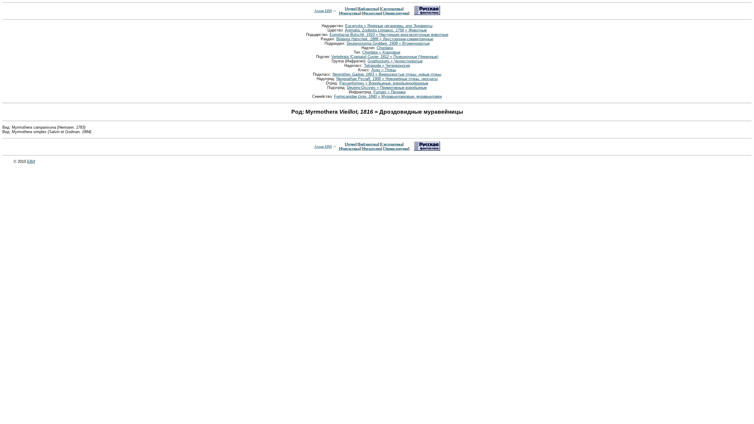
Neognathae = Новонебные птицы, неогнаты (387, 79)
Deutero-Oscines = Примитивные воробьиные (387, 87)
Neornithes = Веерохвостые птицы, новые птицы (387, 74)
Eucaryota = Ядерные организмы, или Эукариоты (388, 26)
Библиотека (368, 9)
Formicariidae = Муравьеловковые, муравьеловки (388, 96)
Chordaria (385, 48)
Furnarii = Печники (389, 92)
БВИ (31, 161)
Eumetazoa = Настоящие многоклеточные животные (389, 34)
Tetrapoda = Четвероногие (387, 65)
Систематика (391, 9)
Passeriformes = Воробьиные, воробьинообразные (383, 83)
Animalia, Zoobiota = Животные (386, 30)
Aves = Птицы (383, 70)
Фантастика (350, 13)
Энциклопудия (396, 13)
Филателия (372, 13)
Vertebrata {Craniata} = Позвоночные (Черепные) (384, 56)
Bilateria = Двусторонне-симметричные (384, 39)
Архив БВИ (323, 11)
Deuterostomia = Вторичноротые (388, 43)
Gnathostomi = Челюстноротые (395, 61)
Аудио (350, 9)
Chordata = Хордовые (381, 52)
